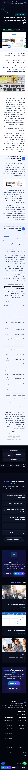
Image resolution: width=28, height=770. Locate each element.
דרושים (11, 752)
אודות (25, 745)
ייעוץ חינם (7, 573)
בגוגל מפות (22, 165)
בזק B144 (6, 236)
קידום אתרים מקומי (9, 723)
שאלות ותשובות (23, 750)
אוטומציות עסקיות (9, 736)
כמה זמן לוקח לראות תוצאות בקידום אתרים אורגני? (16, 496)
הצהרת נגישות (10, 750)
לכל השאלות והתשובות (13, 540)
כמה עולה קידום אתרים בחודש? (17, 503)
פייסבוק (9, 465)
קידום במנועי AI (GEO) (8, 720)
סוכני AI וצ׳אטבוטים (9, 733)
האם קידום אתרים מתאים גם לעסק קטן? (16, 526)
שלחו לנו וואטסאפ (21, 714)
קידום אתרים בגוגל (22, 725)
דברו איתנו (13, 683)
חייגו (23, 767)
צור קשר (24, 755)
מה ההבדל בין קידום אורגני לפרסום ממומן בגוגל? (16, 510)
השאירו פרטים (5, 767)
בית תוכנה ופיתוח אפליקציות (20, 720)
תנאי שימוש (10, 745)
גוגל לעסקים (10, 192)
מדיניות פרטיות (10, 747)
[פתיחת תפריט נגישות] (3, 763)
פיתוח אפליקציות (9, 731)
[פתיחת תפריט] (4, 2)
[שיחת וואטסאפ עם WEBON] (25, 763)
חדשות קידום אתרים (17, 10)
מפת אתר (24, 752)
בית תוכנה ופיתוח (9, 454)
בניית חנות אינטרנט (9, 725)
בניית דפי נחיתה (10, 728)
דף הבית (24, 10)
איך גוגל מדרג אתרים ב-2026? (17, 533)
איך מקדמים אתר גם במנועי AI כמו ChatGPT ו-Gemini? (16, 518)
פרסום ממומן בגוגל (22, 728)
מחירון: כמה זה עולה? (9, 738)
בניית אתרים (19, 454)
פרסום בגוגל (13, 459)
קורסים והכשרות (23, 731)
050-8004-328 (18, 573)
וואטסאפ (17, 465)
